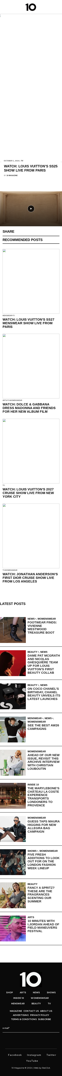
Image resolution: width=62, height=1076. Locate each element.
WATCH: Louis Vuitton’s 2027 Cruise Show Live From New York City (28, 492)
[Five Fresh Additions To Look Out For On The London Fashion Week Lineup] (14, 862)
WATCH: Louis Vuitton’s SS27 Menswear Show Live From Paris (28, 323)
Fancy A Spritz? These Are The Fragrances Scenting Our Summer (41, 894)
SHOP (9, 992)
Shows (32, 851)
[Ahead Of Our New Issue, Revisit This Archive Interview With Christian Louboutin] (14, 763)
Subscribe (44, 1019)
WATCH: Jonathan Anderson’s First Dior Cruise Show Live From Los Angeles (30, 577)
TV (22, 161)
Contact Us (31, 1011)
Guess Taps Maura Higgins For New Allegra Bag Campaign (44, 826)
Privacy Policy (39, 1015)
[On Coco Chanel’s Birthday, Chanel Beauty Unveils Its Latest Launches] (14, 696)
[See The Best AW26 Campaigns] (14, 729)
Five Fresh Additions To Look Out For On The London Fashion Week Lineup (44, 861)
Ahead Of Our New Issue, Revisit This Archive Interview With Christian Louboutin (44, 761)
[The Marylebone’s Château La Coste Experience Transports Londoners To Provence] (14, 796)
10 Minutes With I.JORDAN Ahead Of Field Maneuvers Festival (43, 926)
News (31, 618)
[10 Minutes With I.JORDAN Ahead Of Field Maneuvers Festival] (14, 928)
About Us (46, 1011)
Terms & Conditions (24, 1019)
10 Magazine (12, 175)
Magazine (16, 1011)
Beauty (32, 652)
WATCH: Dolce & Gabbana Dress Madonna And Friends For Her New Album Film (29, 407)
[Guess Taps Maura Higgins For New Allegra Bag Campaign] (14, 829)
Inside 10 (33, 784)
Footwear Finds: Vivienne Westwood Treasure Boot (42, 627)
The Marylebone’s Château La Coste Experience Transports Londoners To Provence (43, 796)
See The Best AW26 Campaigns (43, 727)
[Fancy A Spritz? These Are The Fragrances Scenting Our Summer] (14, 895)
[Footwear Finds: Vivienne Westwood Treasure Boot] (14, 630)
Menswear (7, 315)
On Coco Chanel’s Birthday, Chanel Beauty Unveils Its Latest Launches (44, 694)
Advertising (21, 1015)
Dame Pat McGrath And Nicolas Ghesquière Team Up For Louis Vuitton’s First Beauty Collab (44, 664)
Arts (5, 400)
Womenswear (16, 400)
